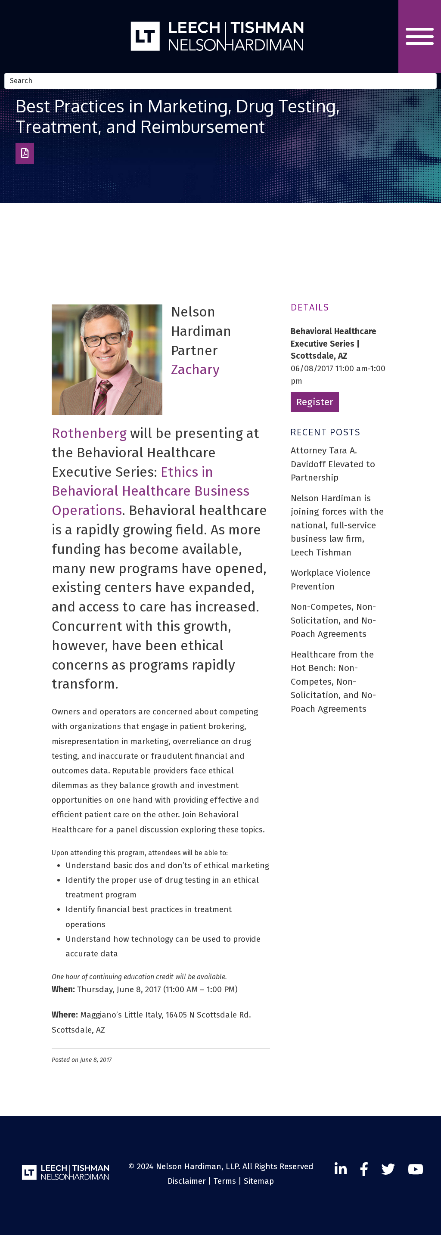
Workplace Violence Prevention (330, 579)
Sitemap (259, 1181)
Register (314, 402)
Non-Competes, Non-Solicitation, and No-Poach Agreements (333, 620)
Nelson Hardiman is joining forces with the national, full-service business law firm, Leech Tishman (337, 525)
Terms (225, 1181)
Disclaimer (187, 1181)
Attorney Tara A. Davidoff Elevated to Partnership (333, 464)
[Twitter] (415, 1169)
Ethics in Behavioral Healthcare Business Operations (150, 491)
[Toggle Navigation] (419, 36)
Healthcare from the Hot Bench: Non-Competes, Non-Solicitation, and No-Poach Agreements (333, 681)
